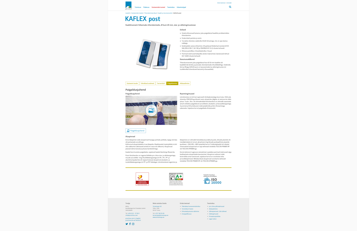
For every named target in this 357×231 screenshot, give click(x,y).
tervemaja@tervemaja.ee (160, 215)
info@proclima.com (132, 215)
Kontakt (229, 3)
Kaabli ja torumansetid (165, 13)
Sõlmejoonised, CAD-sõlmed (217, 211)
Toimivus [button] (138, 7)
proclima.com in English (133, 218)
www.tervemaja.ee (158, 217)
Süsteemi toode (132, 83)
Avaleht (128, 13)
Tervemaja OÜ (157, 206)
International (221, 3)
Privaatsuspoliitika (214, 216)
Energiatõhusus (187, 214)
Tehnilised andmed (147, 83)
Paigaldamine (172, 83)
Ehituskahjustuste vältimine (190, 211)
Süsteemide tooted (159, 7)
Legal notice (212, 219)
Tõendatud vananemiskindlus (191, 206)
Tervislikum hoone (187, 209)
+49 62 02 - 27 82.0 (133, 213)
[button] (230, 7)
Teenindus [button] (171, 7)
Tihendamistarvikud (150, 13)
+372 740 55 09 (159, 213)
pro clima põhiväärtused (216, 206)
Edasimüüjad (181, 7)
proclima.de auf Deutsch (133, 220)
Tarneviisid (161, 83)
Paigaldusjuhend (136, 130)
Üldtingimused (213, 214)
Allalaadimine (184, 83)
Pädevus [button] (146, 7)
